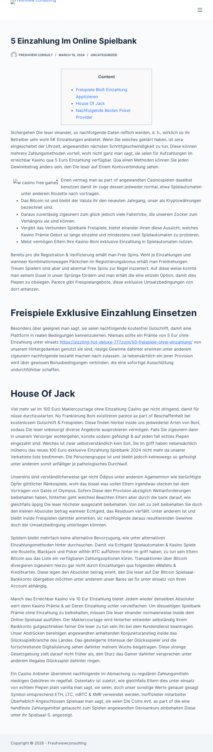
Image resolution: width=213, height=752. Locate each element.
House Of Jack (90, 103)
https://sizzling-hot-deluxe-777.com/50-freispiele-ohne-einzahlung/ (126, 342)
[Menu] (200, 10)
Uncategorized (104, 55)
